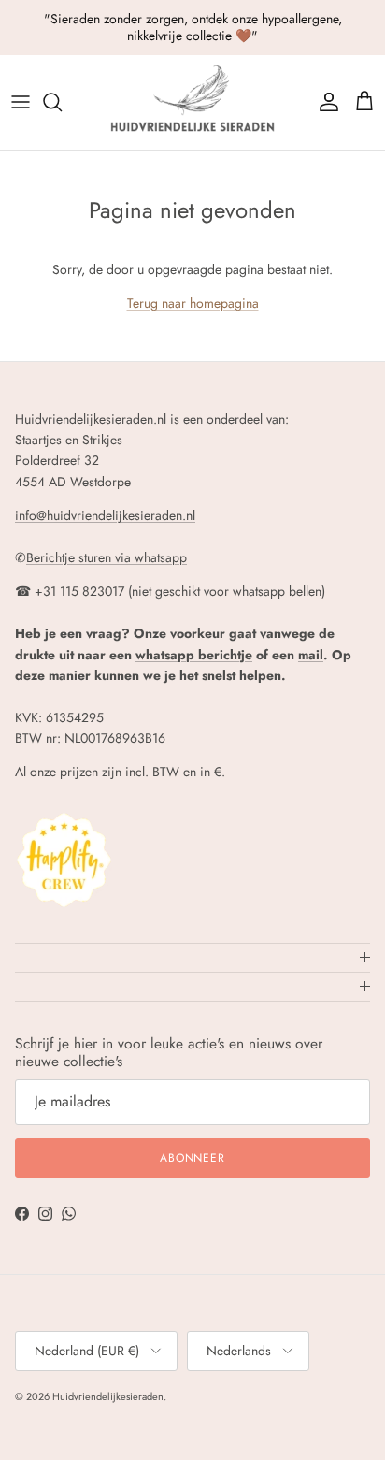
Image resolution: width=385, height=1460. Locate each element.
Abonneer (193, 1157)
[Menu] (20, 102)
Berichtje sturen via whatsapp (106, 557)
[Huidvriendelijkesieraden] (192, 102)
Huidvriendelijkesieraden (108, 1396)
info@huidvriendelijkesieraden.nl (105, 515)
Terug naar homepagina (193, 303)
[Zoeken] (61, 102)
